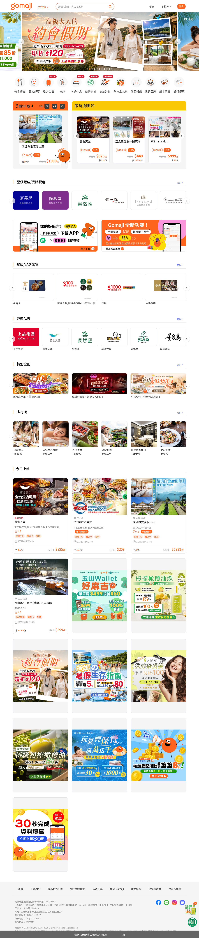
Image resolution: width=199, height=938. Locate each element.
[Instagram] (174, 911)
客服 (151, 6)
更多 (179, 182)
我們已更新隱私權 (90, 934)
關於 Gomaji (117, 889)
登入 (181, 6)
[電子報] (182, 911)
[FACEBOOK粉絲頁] (158, 911)
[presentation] (21, 42)
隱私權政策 (155, 889)
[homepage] (21, 6)
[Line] (166, 911)
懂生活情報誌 (77, 889)
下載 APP (166, 6)
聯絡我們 (30, 921)
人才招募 (98, 889)
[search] (110, 6)
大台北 (42, 7)
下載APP (35, 889)
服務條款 (136, 889)
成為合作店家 (55, 889)
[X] (123, 934)
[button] (87, 69)
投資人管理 (175, 889)
